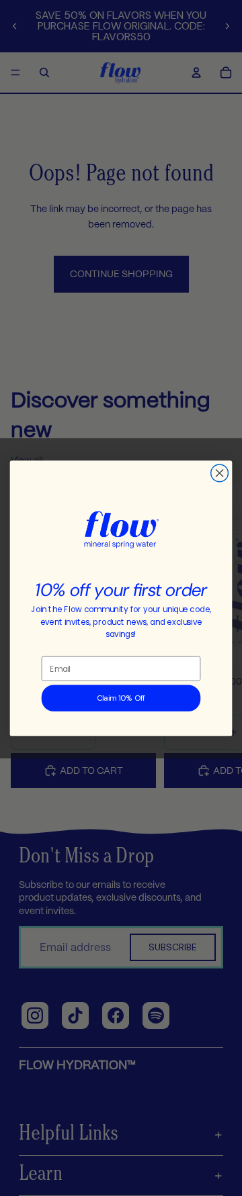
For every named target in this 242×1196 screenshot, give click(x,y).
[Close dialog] (220, 473)
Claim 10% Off (121, 698)
